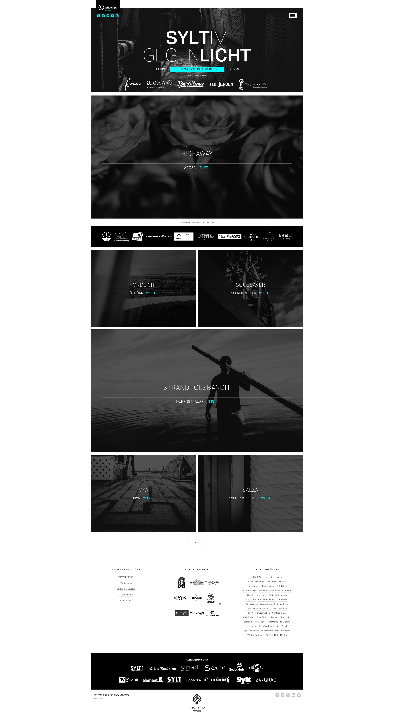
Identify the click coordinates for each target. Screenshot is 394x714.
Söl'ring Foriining (255, 634)
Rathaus (274, 617)
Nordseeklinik (279, 612)
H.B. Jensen (261, 594)
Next (206, 543)
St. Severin (251, 626)
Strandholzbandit (197, 387)
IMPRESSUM (98, 698)
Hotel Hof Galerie (278, 594)
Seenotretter (243, 293)
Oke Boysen (249, 617)
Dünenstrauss (190, 401)
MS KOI (267, 608)
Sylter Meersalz (244, 498)
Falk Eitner (281, 585)
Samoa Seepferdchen (254, 621)
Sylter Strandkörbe (270, 630)
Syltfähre (285, 630)
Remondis (285, 617)
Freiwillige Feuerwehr (269, 590)
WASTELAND (126, 600)
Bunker (282, 581)
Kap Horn (251, 599)
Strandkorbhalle (266, 626)
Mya (143, 490)
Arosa (190, 167)
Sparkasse (285, 621)
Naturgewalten (262, 612)
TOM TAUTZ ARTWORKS (119, 695)
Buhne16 (272, 581)
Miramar (257, 608)
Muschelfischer (280, 608)
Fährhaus (286, 590)
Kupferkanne (251, 603)
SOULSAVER (250, 285)
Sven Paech (281, 626)
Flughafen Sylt (250, 590)
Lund (248, 608)
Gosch (250, 594)
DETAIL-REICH (126, 577)
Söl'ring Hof (272, 634)
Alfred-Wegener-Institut (262, 577)
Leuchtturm (282, 603)
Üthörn (136, 293)
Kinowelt (283, 599)
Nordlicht (143, 285)
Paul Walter (262, 617)
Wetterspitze (126, 582)
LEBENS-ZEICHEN (126, 588)
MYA (136, 498)
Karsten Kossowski (267, 599)
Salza (250, 490)
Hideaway (197, 153)
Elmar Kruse (268, 585)
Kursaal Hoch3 (267, 603)
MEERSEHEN (126, 594)
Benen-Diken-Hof (256, 581)
